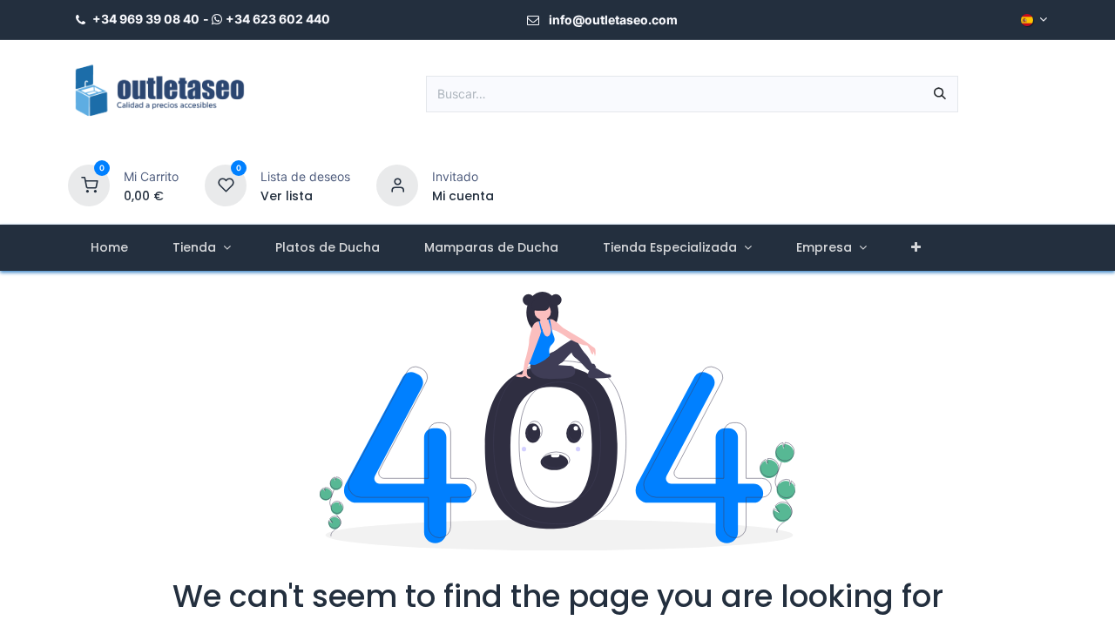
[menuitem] (109, 248)
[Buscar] (939, 94)
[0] (89, 184)
